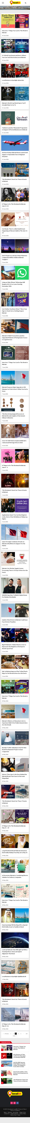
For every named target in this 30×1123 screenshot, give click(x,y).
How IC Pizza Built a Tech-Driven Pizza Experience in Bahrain (20, 1073)
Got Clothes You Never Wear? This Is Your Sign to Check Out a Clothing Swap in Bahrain (14, 311)
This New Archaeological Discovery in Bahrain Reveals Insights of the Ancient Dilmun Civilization (13, 416)
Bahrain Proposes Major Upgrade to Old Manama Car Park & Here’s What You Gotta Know (15, 389)
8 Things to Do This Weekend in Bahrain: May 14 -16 (14, 1025)
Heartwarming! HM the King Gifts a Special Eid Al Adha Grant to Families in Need (14, 926)
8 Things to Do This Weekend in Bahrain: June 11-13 (14, 205)
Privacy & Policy (22, 1109)
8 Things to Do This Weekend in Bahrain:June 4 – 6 (14, 466)
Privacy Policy (22, 1113)
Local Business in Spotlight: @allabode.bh (14, 976)
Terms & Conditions (15, 1110)
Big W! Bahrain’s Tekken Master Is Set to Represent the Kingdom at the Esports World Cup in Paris (14, 646)
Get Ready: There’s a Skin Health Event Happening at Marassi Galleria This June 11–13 (15, 231)
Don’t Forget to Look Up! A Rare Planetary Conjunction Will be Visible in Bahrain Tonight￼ (14, 257)
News (5, 1112)
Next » (14, 1035)
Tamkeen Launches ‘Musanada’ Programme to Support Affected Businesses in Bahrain (14, 129)
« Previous (6, 1033)
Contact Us (7, 1113)
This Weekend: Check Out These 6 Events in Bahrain (14, 180)
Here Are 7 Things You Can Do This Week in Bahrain (15, 697)
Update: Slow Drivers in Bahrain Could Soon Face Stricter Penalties (15, 621)
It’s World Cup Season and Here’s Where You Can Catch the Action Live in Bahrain (14, 56)
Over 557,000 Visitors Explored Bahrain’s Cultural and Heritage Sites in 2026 (14, 441)
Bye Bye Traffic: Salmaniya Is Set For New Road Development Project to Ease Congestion (14, 749)
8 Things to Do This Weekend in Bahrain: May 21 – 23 (14, 827)
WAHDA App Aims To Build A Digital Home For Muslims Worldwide (14, 596)
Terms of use (13, 1115)
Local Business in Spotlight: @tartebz (13, 80)
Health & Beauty (14, 1113)
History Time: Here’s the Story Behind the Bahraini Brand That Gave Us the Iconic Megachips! (14, 776)
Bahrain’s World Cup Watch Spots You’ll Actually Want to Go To (13, 104)
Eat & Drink (15, 1112)
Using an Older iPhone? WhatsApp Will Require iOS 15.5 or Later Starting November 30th (13, 284)
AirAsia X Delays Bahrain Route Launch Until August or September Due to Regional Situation (15, 154)
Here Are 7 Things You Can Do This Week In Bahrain (15, 31)
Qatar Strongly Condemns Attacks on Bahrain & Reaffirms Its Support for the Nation (13, 543)
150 (26, 1033)
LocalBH (16, 1109)
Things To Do (22, 1112)
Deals (19, 1115)
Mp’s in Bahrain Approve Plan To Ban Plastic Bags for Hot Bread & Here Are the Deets (15, 672)
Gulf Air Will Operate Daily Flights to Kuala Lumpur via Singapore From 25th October (19, 1064)
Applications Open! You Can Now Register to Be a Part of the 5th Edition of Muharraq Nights (14, 517)
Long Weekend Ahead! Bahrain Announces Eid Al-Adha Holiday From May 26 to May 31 (14, 851)
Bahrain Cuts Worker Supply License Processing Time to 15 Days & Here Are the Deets (15, 570)
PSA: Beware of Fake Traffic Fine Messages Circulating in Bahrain (19, 1056)
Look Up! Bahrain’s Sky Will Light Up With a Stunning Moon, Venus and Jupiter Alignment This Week (14, 951)
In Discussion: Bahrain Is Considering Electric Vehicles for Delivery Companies (15, 876)
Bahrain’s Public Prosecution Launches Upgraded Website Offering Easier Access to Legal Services (14, 337)
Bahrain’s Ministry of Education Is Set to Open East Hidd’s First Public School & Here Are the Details (15, 723)
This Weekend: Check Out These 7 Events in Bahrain (14, 802)
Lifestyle (10, 1112)
